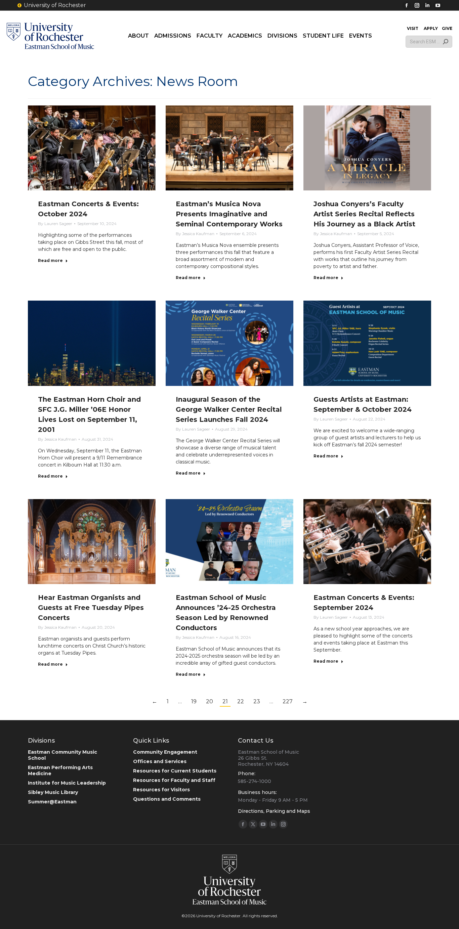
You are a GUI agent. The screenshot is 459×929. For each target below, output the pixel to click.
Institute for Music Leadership (67, 783)
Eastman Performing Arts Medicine (60, 770)
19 (194, 701)
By (55, 223)
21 (225, 701)
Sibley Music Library (53, 792)
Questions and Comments (167, 799)
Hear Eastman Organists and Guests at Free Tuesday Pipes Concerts (91, 607)
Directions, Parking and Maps (274, 811)
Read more (50, 260)
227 (288, 701)
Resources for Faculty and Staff (174, 780)
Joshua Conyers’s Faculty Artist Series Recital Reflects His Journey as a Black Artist (364, 214)
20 (209, 701)
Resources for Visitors (161, 790)
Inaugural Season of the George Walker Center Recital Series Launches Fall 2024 (229, 409)
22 (240, 701)
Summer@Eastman (52, 802)
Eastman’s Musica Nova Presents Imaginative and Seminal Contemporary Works (229, 214)
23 (256, 701)
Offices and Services (159, 761)
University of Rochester (55, 5)
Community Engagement (165, 752)
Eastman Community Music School (62, 755)
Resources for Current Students (174, 771)
